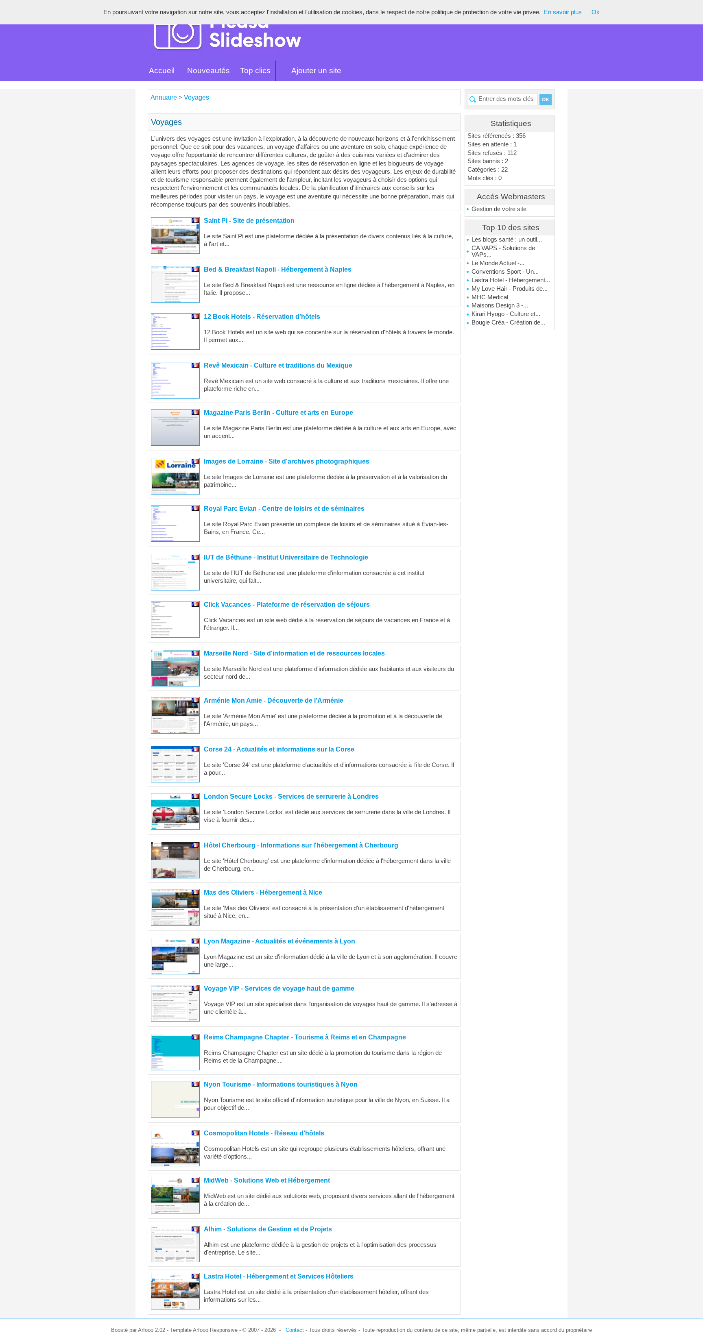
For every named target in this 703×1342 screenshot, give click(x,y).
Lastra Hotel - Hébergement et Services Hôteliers (279, 1276)
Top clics (255, 70)
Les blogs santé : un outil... (507, 239)
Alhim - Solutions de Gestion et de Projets (268, 1229)
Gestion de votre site (499, 209)
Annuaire (164, 97)
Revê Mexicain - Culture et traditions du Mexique (278, 365)
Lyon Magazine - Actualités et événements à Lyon (279, 941)
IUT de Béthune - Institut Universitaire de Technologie (286, 557)
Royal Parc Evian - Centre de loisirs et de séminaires (284, 508)
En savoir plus (563, 12)
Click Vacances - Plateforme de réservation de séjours (287, 604)
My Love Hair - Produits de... (510, 288)
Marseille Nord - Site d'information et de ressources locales (294, 653)
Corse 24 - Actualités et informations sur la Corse (279, 749)
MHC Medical (490, 297)
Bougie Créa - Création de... (508, 322)
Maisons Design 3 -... (500, 305)
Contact (295, 1330)
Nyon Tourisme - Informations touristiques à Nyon (281, 1084)
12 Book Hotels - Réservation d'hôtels (262, 316)
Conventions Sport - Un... (505, 271)
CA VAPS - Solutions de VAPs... (503, 251)
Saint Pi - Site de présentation (249, 220)
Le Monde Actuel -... (498, 263)
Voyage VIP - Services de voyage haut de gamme (279, 988)
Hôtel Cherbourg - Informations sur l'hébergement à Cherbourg (301, 845)
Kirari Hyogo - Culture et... (506, 314)
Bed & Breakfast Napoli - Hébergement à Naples (278, 269)
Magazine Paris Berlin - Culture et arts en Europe (278, 412)
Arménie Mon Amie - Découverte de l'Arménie (273, 700)
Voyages (196, 97)
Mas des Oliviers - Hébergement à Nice (263, 892)
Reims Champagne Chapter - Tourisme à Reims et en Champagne (305, 1037)
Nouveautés (208, 70)
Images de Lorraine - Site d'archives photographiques (286, 461)
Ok (596, 12)
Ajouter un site (316, 70)
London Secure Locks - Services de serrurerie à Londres (291, 796)
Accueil (162, 70)
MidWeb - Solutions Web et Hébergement (267, 1180)
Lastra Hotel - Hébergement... (511, 280)
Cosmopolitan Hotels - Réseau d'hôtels (264, 1133)
